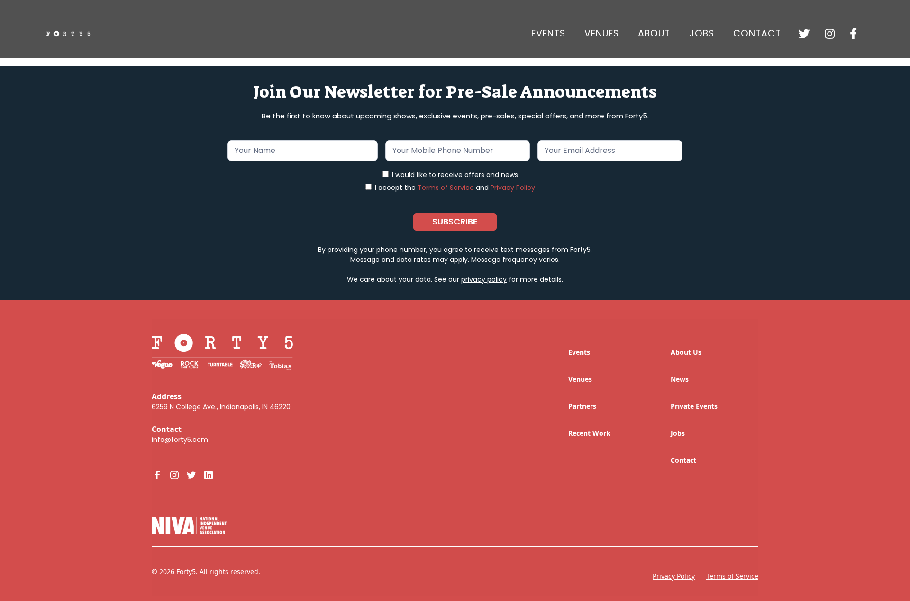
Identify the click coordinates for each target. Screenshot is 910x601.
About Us (686, 352)
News (680, 379)
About (654, 33)
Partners (582, 406)
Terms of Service (446, 187)
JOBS (701, 33)
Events (548, 33)
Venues (601, 33)
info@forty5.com (180, 439)
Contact (757, 33)
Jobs (678, 433)
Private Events (694, 406)
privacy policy (484, 279)
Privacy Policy (513, 187)
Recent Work (589, 433)
